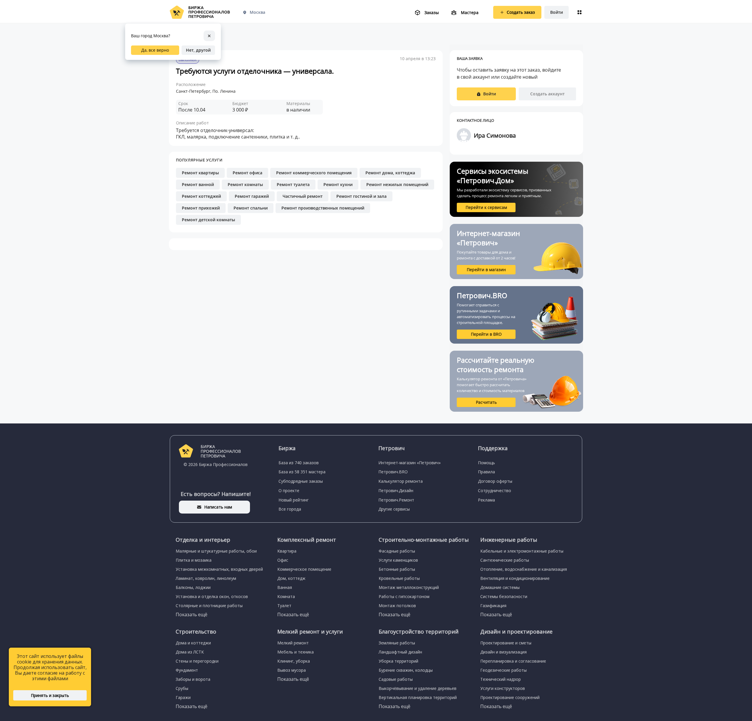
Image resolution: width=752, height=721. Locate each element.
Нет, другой (198, 50)
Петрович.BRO (393, 472)
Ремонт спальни (251, 208)
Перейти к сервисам (486, 207)
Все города (289, 509)
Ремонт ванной (198, 184)
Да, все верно (155, 50)
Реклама (486, 500)
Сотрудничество (494, 490)
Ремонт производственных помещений (322, 208)
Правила (486, 472)
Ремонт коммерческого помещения (314, 172)
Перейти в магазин (486, 269)
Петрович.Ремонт (396, 500)
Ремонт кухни (337, 184)
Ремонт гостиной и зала (361, 196)
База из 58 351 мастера (301, 472)
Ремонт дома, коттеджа (390, 172)
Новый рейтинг (293, 500)
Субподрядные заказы (300, 481)
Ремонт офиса (247, 172)
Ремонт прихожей (201, 208)
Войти (556, 12)
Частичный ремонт (303, 196)
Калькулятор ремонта (400, 481)
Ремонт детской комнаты (208, 219)
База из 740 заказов (298, 462)
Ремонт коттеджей (201, 196)
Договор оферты (495, 481)
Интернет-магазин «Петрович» (409, 462)
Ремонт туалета (293, 184)
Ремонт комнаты (245, 184)
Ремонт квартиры (200, 172)
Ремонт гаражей (252, 196)
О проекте (288, 490)
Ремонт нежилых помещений (397, 184)
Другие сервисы (394, 509)
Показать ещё (191, 614)
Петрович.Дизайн (395, 490)
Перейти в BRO (486, 334)
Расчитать (486, 402)
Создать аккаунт (547, 94)
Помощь (486, 462)
